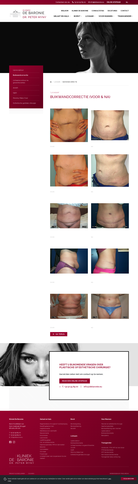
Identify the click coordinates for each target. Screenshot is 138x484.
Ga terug (59, 334)
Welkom (64, 11)
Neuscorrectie (44, 433)
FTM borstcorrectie (107, 450)
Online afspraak (114, 2)
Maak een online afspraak (74, 381)
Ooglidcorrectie (45, 428)
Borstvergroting (76, 424)
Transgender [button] (124, 16)
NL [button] (127, 2)
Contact (125, 11)
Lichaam (57, 82)
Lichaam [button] (89, 16)
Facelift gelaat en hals (47, 426)
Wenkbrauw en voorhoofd (48, 431)
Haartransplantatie (107, 426)
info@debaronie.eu (97, 2)
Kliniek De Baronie (80, 11)
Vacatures (112, 11)
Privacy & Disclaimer (17, 473)
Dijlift (15, 93)
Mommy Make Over (20, 98)
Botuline (42, 447)
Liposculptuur (18, 70)
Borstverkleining (76, 426)
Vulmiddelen (44, 449)
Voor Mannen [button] (106, 16)
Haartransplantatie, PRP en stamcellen (52, 445)
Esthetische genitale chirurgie (24, 103)
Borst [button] (77, 16)
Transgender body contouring (110, 457)
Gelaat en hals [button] (61, 16)
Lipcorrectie (43, 438)
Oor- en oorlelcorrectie (47, 442)
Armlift (15, 88)
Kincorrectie (44, 435)
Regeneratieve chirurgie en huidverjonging (53, 424)
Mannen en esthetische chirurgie (111, 424)
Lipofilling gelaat (45, 440)
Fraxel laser (43, 454)
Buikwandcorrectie (20, 75)
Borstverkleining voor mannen (111, 428)
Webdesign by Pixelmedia (119, 473)
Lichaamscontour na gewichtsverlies (20, 81)
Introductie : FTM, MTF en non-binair (112, 447)
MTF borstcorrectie (107, 452)
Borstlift (73, 428)
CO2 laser (43, 451)
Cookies (31, 473)
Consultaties (98, 11)
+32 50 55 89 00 (80, 2)
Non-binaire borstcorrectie (109, 454)
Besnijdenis (105, 435)
